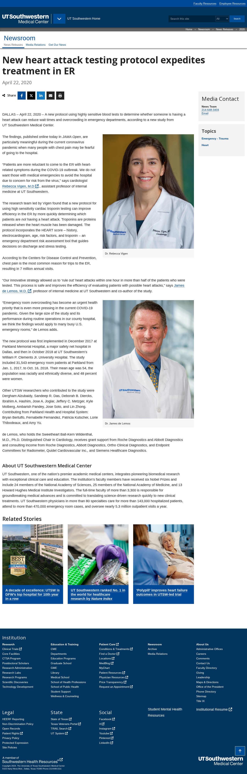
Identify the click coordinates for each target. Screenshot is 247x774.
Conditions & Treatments (114, 649)
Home (189, 29)
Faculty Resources (205, 3)
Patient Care (107, 644)
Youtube (104, 733)
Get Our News (57, 44)
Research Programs (14, 677)
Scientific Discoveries (15, 682)
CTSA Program (11, 658)
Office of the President (209, 686)
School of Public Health (65, 686)
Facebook (105, 719)
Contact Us (203, 663)
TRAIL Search (59, 728)
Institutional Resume (212, 709)
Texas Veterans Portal (64, 723)
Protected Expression (15, 742)
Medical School (60, 677)
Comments (203, 658)
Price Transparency (111, 682)
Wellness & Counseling (65, 696)
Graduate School (61, 663)
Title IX (200, 701)
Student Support (61, 691)
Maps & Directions (207, 682)
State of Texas (59, 719)
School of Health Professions (68, 682)
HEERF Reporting (13, 719)
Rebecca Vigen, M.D (18, 186)
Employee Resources (232, 3)
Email (205, 113)
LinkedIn (104, 742)
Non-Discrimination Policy (17, 723)
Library (55, 672)
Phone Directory (206, 691)
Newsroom (204, 29)
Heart (205, 145)
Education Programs (63, 658)
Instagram (105, 728)
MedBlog (104, 663)
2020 (242, 29)
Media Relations (36, 44)
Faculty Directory (206, 667)
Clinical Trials (10, 649)
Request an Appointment (114, 686)
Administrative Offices (209, 649)
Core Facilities (11, 653)
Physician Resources (112, 677)
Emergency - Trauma (215, 138)
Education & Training (65, 644)
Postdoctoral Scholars (15, 663)
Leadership (203, 677)
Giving (200, 672)
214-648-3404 (210, 109)
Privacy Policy (10, 738)
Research (8, 644)
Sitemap (201, 696)
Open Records (11, 728)
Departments (59, 653)
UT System (57, 733)
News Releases (224, 29)
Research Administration (17, 667)
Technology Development (17, 686)
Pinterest (104, 738)
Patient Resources (110, 672)
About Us (202, 644)
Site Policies (9, 747)
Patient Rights (10, 733)
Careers (201, 653)
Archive (152, 649)
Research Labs (11, 672)
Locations (105, 658)
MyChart (104, 667)
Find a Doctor (107, 653)
